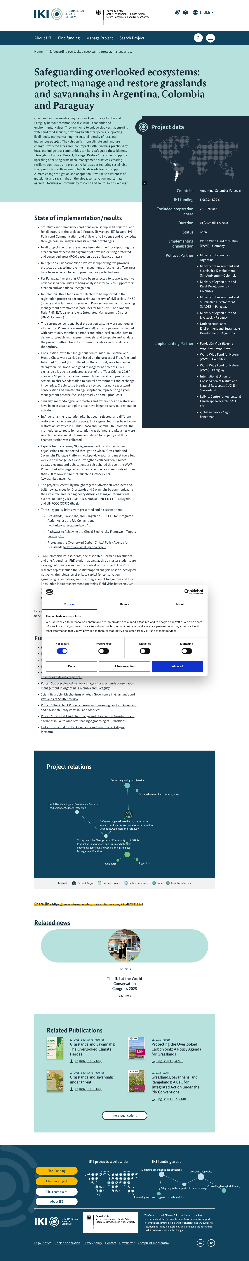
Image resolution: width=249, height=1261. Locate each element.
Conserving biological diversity (127, 780)
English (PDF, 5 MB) (88, 1089)
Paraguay (134, 839)
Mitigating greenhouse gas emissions (161, 1169)
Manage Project (99, 38)
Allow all (177, 666)
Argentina (144, 863)
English (205, 12)
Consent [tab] (69, 604)
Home (38, 51)
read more (125, 995)
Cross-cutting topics (201, 1171)
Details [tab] (124, 604)
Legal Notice (42, 1243)
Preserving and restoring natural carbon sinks (159, 1197)
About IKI (42, 38)
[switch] (103, 651)
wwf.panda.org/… (94, 455)
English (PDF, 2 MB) (88, 1061)
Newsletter (127, 1243)
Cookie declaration (67, 1243)
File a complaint (56, 1192)
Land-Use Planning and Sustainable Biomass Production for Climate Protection (73, 805)
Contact (110, 1243)
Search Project (132, 38)
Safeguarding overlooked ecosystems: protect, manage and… (90, 51)
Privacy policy (92, 1243)
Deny (71, 666)
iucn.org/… (55, 536)
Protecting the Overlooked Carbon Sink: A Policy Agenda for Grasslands (176, 1049)
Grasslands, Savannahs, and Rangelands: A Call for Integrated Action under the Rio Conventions (175, 1085)
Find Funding (57, 1171)
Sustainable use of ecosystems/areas (159, 794)
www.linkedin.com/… (57, 478)
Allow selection (124, 666)
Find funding (69, 38)
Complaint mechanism (153, 1243)
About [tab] (180, 604)
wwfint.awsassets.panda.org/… (69, 525)
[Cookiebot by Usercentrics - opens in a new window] (187, 592)
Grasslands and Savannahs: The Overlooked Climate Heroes (92, 1049)
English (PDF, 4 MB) (169, 1061)
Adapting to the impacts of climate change (184, 1188)
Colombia (110, 863)
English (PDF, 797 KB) (171, 1099)
